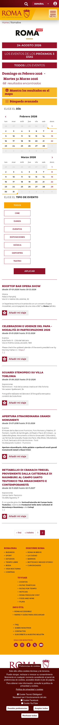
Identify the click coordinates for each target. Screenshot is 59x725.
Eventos (17, 229)
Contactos (20, 631)
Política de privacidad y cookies (29, 689)
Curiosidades (34, 565)
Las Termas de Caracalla (12, 438)
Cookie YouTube (31, 703)
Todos (17, 205)
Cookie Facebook (30, 700)
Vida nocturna (13, 569)
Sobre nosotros (23, 628)
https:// (22, 350)
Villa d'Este (41, 438)
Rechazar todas (30, 715)
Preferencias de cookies (29, 666)
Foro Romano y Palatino (43, 430)
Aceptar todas (41, 708)
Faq (17, 625)
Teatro (17, 261)
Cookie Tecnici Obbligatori (30, 694)
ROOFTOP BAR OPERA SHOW (21, 286)
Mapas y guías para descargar (29, 615)
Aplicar (29, 271)
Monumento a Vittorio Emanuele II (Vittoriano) (36, 435)
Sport (9, 556)
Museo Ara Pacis (29, 438)
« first (18, 532)
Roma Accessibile (23, 611)
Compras (10, 572)
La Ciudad (32, 556)
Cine (17, 213)
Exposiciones (17, 237)
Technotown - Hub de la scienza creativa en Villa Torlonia (25, 387)
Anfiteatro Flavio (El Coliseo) (41, 433)
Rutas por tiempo (27, 588)
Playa (22, 602)
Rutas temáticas (27, 585)
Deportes (17, 253)
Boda (8, 565)
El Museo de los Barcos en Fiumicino (17, 430)
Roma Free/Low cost (29, 595)
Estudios (10, 559)
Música (17, 245)
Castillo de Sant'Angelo (19, 433)
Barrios (32, 559)
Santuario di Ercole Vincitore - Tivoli (23, 440)
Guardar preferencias (17, 708)
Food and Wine (26, 598)
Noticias (23, 592)
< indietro (29, 532)
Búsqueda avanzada (24, 101)
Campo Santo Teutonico (12, 495)
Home (5, 22)
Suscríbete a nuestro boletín (29, 634)
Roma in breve (35, 552)
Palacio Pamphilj (9, 297)
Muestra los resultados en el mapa (27, 92)
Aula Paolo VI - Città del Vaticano (15, 340)
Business (10, 552)
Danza (17, 221)
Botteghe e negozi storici (40, 562)
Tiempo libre (12, 562)
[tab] (29, 92)
